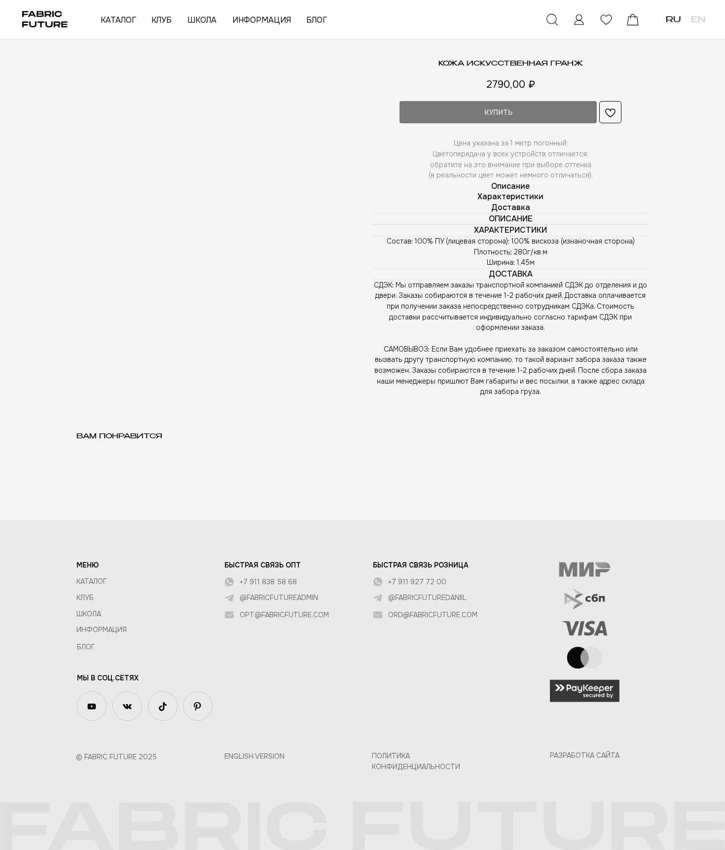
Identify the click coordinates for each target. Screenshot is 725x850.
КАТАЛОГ (118, 20)
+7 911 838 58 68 (268, 581)
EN (698, 20)
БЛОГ (316, 20)
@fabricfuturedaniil (427, 597)
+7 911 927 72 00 (417, 581)
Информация (101, 629)
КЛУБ (161, 20)
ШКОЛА (202, 20)
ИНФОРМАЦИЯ (261, 20)
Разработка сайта (584, 755)
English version (254, 756)
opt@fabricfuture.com (284, 614)
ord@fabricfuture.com (432, 614)
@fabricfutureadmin (279, 597)
